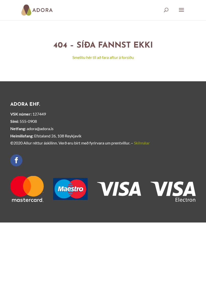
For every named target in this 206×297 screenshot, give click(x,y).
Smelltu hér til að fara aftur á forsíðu (103, 57)
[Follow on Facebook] (16, 160)
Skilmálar (142, 142)
